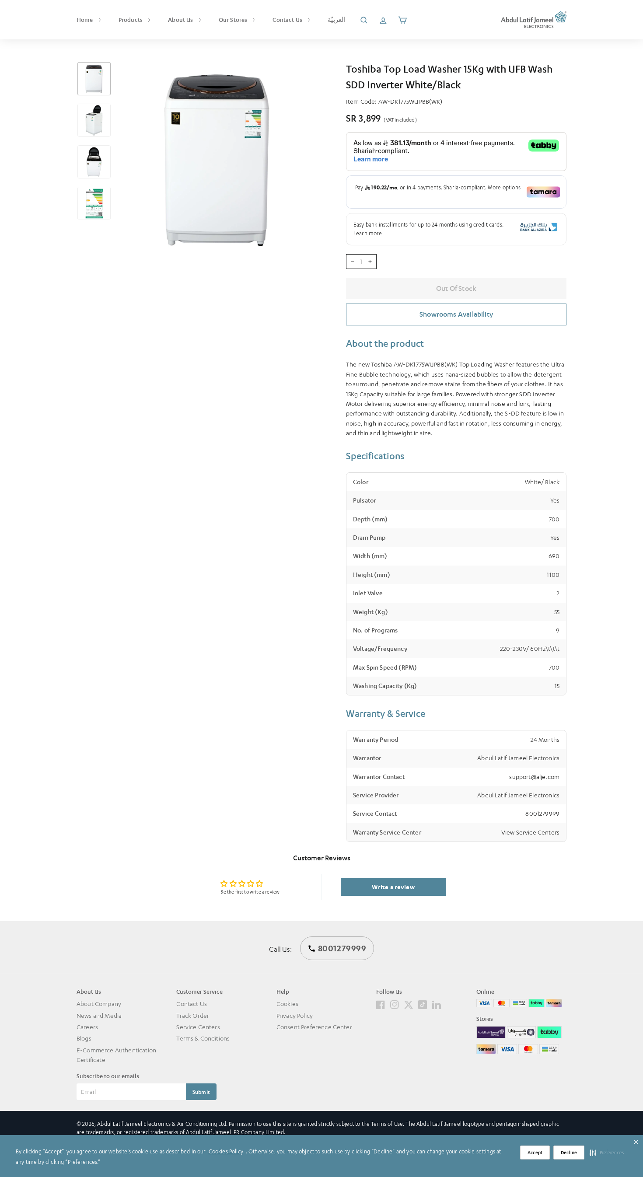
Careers (87, 1026)
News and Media (99, 1015)
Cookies (287, 1003)
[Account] (383, 19)
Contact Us (288, 19)
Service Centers (198, 1026)
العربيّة (337, 19)
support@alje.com (534, 776)
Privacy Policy (294, 1015)
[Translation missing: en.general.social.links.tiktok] (422, 1003)
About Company (99, 1003)
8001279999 (542, 813)
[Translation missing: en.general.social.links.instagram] (394, 1003)
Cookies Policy (226, 1151)
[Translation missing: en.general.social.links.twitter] (408, 1003)
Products (131, 19)
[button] (607, 1153)
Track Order (192, 1015)
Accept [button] (535, 1153)
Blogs (84, 1038)
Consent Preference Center (314, 1026)
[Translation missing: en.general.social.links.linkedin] (436, 1003)
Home (85, 19)
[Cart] (402, 19)
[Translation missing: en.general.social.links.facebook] (380, 1003)
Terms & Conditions (203, 1038)
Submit (201, 1092)
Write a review (393, 887)
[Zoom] (217, 160)
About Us (181, 19)
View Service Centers (530, 832)
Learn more (367, 233)
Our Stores (234, 19)
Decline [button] (569, 1153)
